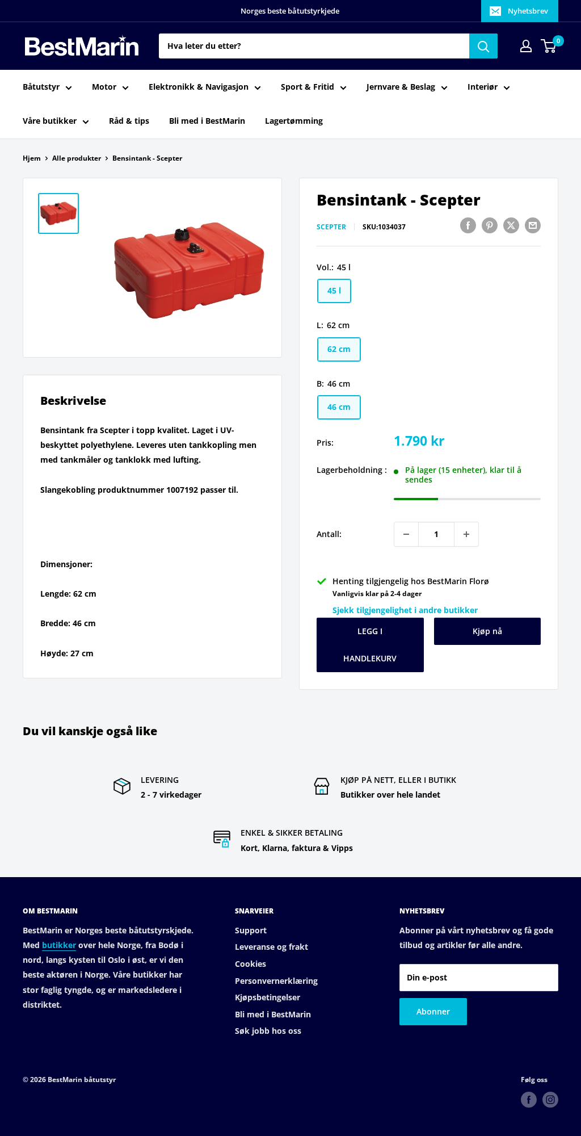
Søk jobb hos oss (268, 1030)
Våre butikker (50, 120)
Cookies (250, 963)
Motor (104, 86)
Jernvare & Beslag (401, 86)
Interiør (483, 86)
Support (251, 930)
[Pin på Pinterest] (490, 225)
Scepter (331, 227)
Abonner (433, 1011)
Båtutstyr (41, 86)
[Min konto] (526, 46)
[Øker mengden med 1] (466, 534)
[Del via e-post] (533, 225)
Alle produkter (76, 158)
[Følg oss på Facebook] (529, 1100)
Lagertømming (294, 120)
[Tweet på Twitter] (511, 225)
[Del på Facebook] (468, 225)
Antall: (329, 534)
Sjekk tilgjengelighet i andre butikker (405, 610)
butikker (59, 945)
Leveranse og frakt (271, 946)
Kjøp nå (487, 631)
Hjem (32, 158)
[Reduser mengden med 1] (406, 534)
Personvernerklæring (276, 980)
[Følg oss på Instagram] (550, 1100)
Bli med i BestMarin (207, 120)
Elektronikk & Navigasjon (199, 86)
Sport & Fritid (307, 86)
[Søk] (483, 45)
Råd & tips (129, 120)
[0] (549, 46)
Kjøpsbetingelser (267, 997)
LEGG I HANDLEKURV (370, 645)
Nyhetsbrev (528, 11)
